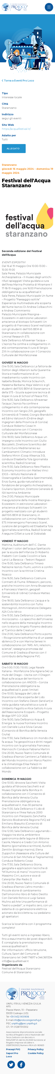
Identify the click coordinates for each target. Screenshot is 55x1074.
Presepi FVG (13, 1049)
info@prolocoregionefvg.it (27, 1020)
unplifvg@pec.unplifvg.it (24, 1023)
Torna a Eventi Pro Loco (18, 80)
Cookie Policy (36, 1053)
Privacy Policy (36, 1049)
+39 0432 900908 (19, 1016)
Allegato (13, 148)
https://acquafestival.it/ (16, 128)
